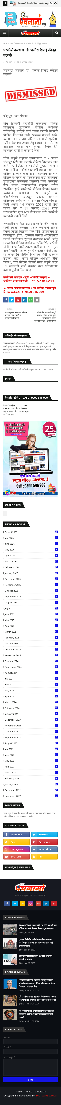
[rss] (16, 842)
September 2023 (31, 737)
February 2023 (31, 778)
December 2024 (31, 649)
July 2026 (31, 537)
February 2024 (31, 708)
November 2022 (31, 795)
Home (6, 43)
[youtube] (16, 857)
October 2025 (31, 590)
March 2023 (31, 772)
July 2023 (31, 749)
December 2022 (31, 790)
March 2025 (31, 631)
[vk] (44, 849)
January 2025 (31, 643)
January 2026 (31, 573)
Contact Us (40, 1091)
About (29, 1091)
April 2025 (31, 625)
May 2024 (31, 690)
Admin (9, 61)
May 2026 (31, 549)
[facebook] (16, 834)
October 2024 (31, 661)
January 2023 (31, 784)
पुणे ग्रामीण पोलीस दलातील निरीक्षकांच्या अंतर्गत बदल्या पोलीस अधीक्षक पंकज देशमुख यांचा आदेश (37, 998)
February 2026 (31, 567)
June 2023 (31, 754)
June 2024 (31, 684)
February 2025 (31, 637)
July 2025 (31, 608)
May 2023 (31, 760)
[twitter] (44, 834)
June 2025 (31, 614)
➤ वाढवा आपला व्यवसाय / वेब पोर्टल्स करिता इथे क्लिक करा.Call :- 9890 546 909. (29, 290)
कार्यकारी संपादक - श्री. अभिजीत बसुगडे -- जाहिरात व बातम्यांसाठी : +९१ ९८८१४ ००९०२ (28, 279)
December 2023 (31, 719)
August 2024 (31, 672)
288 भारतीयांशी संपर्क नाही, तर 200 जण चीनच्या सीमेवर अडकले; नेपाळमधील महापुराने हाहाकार (38, 927)
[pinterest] (44, 842)
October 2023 (31, 731)
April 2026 (31, 555)
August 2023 (31, 743)
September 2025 (31, 596)
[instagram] (16, 849)
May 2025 (31, 620)
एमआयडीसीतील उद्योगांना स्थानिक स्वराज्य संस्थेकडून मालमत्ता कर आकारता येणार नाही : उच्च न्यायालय (36, 942)
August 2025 (31, 602)
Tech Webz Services (47, 1095)
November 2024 (31, 655)
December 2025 (31, 578)
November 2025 (31, 584)
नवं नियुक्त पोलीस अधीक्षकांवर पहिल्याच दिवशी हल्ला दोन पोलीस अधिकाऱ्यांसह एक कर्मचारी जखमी (36, 1014)
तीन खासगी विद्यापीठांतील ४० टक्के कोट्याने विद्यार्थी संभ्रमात (35, 957)
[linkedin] (46, 903)
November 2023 (31, 725)
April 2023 (31, 766)
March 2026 (31, 561)
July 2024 (31, 678)
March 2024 (31, 702)
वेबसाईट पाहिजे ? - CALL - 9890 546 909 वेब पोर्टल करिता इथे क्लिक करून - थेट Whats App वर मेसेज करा (16, 410)
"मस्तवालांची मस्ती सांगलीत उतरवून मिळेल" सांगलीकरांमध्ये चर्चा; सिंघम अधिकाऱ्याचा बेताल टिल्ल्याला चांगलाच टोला (37, 983)
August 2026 (31, 532)
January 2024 (31, 713)
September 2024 (31, 666)
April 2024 (31, 696)
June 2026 (31, 543)
